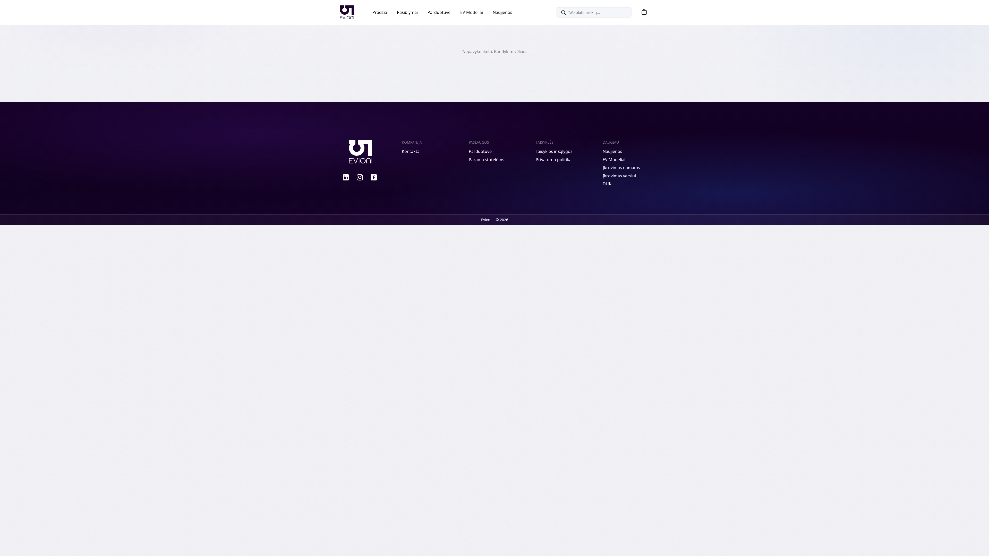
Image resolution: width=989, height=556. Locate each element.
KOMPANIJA (412, 142)
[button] (642, 12)
